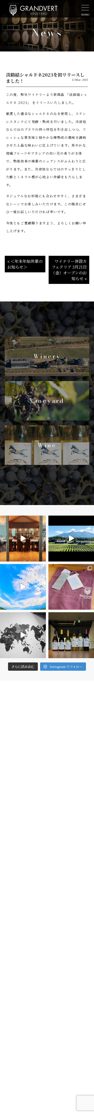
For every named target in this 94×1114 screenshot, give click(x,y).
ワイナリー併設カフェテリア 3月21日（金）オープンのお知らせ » (69, 269)
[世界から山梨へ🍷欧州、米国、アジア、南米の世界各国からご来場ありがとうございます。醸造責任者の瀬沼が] (23, 635)
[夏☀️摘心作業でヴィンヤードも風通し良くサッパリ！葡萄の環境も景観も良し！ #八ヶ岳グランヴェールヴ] (23, 587)
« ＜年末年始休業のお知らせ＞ (25, 264)
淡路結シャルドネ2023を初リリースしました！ (45, 77)
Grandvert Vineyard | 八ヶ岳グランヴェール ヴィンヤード (33, 12)
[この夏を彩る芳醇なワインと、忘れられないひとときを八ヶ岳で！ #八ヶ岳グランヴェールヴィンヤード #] (23, 539)
